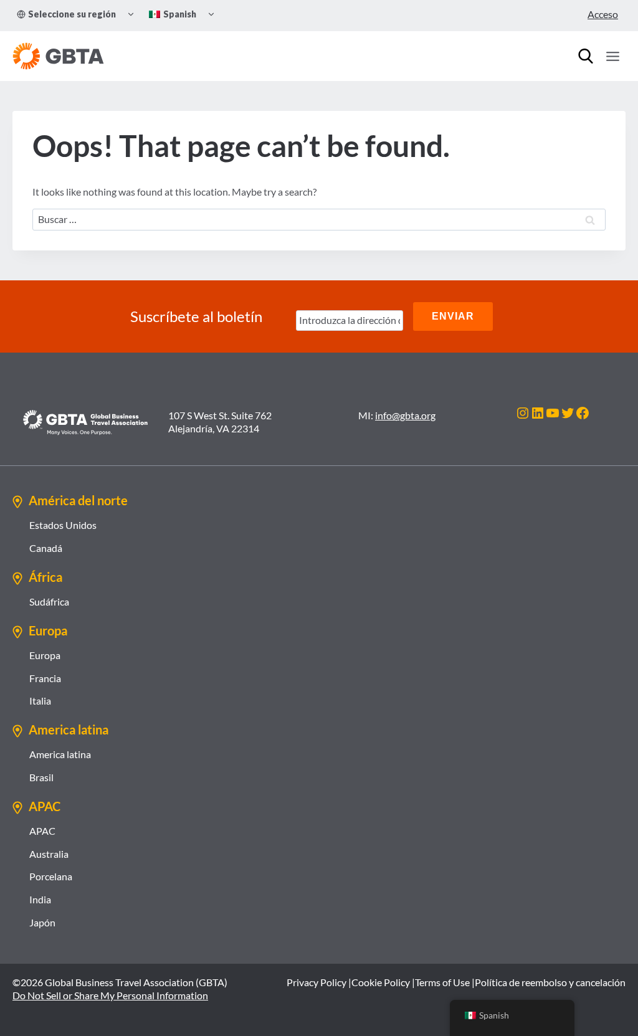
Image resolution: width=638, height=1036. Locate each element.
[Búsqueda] (585, 56)
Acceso (603, 14)
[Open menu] (612, 56)
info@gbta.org (405, 415)
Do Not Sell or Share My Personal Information (110, 995)
